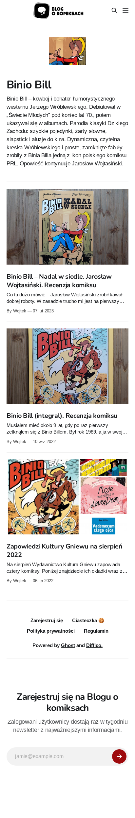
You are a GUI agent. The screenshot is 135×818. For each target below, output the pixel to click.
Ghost (68, 645)
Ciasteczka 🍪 (88, 620)
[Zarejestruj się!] (119, 756)
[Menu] (125, 10)
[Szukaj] (114, 10)
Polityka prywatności (51, 631)
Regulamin (96, 631)
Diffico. (94, 645)
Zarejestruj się (46, 620)
